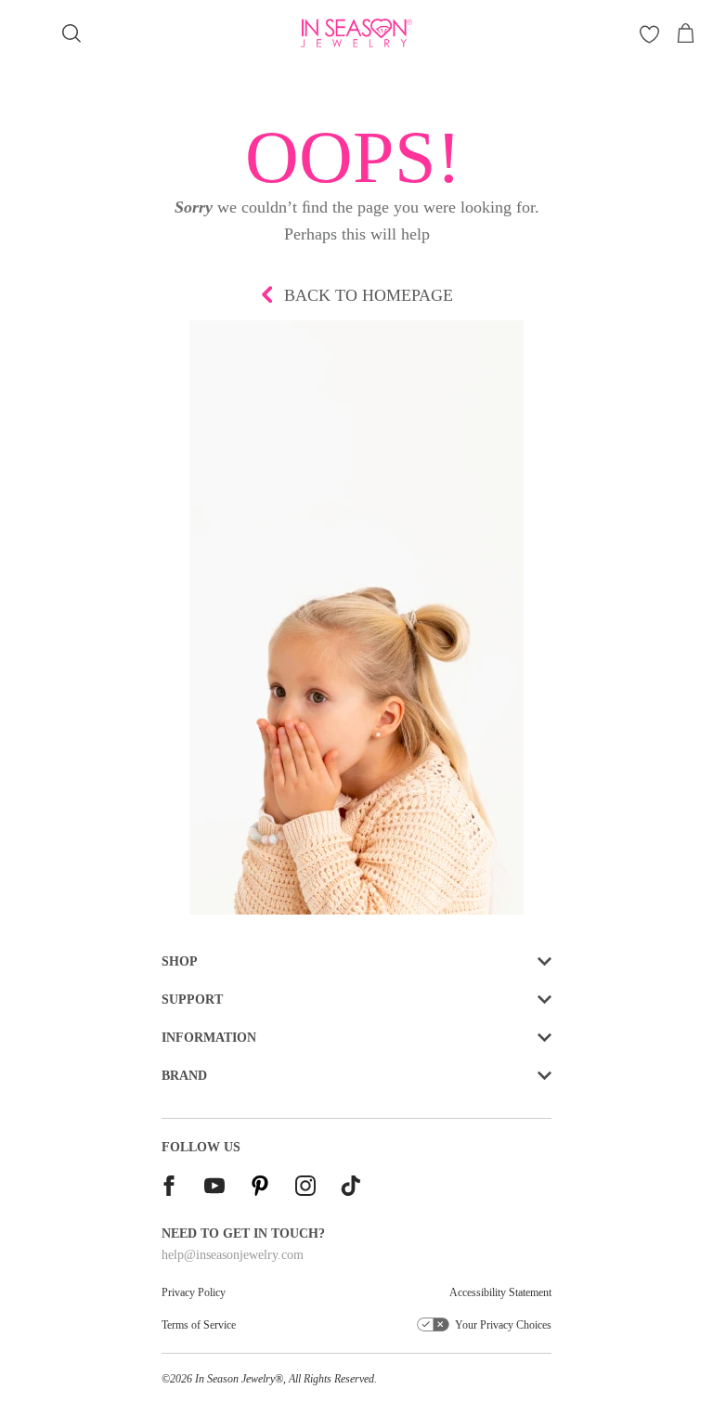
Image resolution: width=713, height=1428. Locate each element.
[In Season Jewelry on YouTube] (214, 1188)
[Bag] (685, 33)
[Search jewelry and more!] (71, 33)
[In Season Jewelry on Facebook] (169, 1188)
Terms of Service (199, 1324)
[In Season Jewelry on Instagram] (305, 1188)
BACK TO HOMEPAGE (368, 295)
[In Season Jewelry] (356, 33)
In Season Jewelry (235, 1378)
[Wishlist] (649, 34)
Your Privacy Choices (503, 1324)
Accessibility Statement (500, 1292)
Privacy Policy (194, 1292)
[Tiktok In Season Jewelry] (351, 1188)
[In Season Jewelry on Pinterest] (260, 1188)
